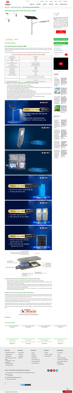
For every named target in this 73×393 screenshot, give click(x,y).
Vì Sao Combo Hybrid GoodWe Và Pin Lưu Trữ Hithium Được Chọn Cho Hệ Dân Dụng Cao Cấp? (64, 81)
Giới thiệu (42, 1)
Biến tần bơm (34, 356)
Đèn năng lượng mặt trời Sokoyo (16, 7)
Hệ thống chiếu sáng (9, 365)
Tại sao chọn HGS (48, 356)
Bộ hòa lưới (34, 354)
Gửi (66, 54)
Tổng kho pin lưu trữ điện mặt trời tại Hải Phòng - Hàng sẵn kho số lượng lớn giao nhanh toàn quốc (64, 91)
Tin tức (46, 1)
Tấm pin (33, 352)
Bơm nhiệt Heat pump (36, 359)
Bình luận (16, 39)
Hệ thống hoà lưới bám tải (10, 352)
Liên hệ (60, 1)
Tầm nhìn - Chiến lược (48, 354)
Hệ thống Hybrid (8, 356)
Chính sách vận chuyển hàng (63, 359)
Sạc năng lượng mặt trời (36, 361)
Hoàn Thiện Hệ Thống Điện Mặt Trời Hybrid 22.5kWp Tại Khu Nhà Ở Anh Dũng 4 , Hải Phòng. (64, 144)
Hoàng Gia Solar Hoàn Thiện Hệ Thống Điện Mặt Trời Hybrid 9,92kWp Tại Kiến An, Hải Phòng (64, 123)
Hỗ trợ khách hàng (61, 364)
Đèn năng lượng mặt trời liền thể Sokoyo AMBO (31, 7)
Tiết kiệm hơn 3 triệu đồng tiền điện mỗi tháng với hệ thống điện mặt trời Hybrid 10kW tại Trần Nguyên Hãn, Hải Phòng (64, 134)
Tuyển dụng (65, 1)
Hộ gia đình (21, 354)
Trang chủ (7, 7)
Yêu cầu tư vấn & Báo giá (61, 39)
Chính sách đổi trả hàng (62, 357)
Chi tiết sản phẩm (9, 39)
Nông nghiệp (21, 356)
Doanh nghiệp (21, 352)
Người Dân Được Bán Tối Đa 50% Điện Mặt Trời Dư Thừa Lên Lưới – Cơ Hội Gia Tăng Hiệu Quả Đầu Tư (64, 108)
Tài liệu (55, 1)
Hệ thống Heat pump (9, 363)
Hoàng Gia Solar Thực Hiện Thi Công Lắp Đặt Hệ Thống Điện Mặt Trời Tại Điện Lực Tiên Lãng (64, 153)
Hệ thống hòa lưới (9, 354)
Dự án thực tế (57, 116)
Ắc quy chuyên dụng (35, 363)
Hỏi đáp (51, 1)
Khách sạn (20, 357)
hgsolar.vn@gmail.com (59, 50)
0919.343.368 (58, 48)
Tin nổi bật (56, 74)
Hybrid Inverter (34, 357)
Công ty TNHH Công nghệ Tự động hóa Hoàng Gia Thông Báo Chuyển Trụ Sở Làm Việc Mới (64, 99)
